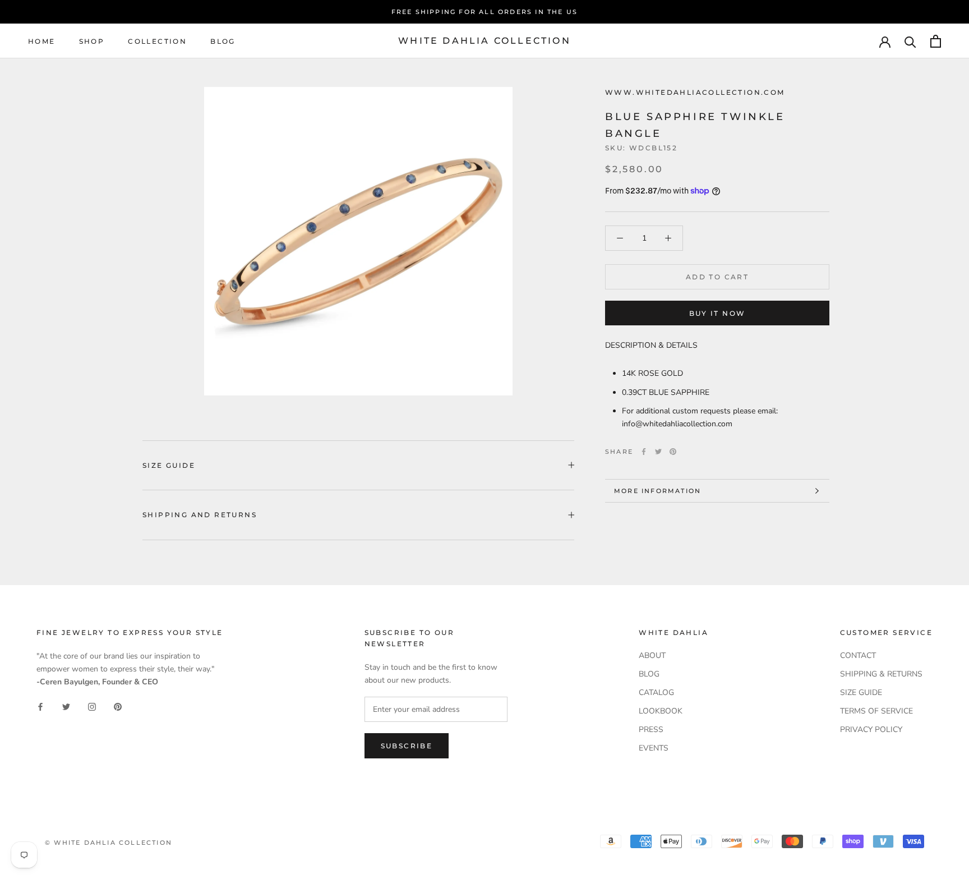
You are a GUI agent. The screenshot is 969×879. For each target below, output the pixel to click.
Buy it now (717, 313)
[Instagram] (92, 705)
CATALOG (656, 692)
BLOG (223, 41)
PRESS (651, 729)
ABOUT (652, 655)
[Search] (910, 41)
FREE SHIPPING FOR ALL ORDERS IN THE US (484, 12)
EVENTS (653, 748)
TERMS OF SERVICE (876, 711)
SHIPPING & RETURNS (881, 674)
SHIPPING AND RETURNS (199, 514)
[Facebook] (643, 451)
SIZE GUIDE (168, 465)
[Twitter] (658, 451)
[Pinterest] (673, 451)
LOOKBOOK (660, 711)
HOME (42, 41)
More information (657, 491)
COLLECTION (157, 41)
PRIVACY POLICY (871, 729)
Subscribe (407, 746)
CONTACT (858, 655)
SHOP (92, 41)
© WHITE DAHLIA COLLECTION (108, 842)
